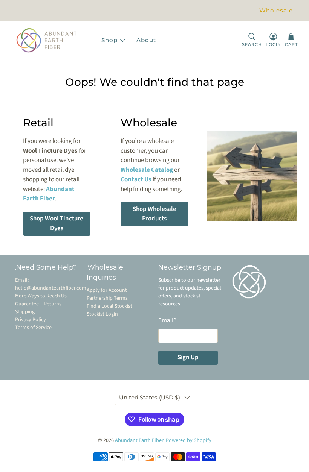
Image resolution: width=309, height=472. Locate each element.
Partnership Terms (107, 298)
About (146, 40)
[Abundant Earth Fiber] (54, 40)
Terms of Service (33, 327)
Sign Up (188, 357)
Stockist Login (102, 314)
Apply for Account (107, 290)
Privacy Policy (30, 319)
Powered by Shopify (188, 440)
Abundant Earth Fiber (139, 440)
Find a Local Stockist (109, 306)
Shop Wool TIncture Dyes (56, 223)
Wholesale (276, 10)
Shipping (25, 312)
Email (167, 320)
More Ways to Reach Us (41, 296)
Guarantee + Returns (38, 304)
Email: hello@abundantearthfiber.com (50, 284)
